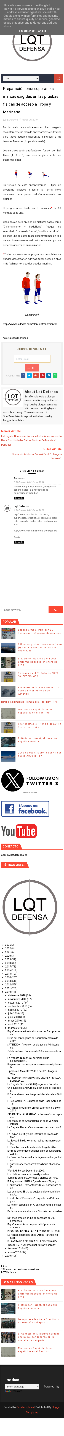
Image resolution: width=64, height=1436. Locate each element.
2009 (8, 1255)
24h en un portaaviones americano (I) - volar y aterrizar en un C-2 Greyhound (40, 647)
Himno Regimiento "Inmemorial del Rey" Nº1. (29, 701)
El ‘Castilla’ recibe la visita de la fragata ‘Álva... (32, 1147)
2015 (8, 973)
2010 (8, 991)
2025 (8, 944)
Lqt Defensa (21, 506)
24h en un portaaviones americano (20, 1269)
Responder (19, 498)
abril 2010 (14, 1024)
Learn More (26, 31)
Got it (42, 31)
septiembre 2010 (18, 1006)
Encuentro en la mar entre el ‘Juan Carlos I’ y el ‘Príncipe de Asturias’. (39, 690)
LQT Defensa (8, 1272)
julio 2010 (13, 1013)
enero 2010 (15, 1252)
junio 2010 (14, 1017)
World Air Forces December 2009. (26, 1170)
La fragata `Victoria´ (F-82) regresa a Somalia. (32, 1084)
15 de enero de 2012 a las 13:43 (30, 510)
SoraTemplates (25, 1407)
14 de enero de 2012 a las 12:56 (30, 482)
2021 (8, 952)
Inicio (4, 1266)
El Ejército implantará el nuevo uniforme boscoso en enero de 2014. (37, 661)
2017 (8, 966)
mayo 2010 (14, 1020)
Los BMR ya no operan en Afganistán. (28, 1174)
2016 (8, 970)
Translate (16, 1391)
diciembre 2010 (17, 995)
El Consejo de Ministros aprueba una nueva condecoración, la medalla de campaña (39, 1336)
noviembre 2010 (17, 999)
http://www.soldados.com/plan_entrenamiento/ (30, 324)
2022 (8, 948)
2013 (8, 981)
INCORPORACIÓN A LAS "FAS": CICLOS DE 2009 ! (34, 1231)
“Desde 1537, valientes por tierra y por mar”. (31, 1245)
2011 (8, 988)
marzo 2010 (15, 1027)
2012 (8, 984)
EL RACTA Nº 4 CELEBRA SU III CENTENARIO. (32, 1241)
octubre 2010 (16, 1002)
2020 (8, 955)
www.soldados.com (31, 127)
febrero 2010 (15, 1248)
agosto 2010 (15, 1009)
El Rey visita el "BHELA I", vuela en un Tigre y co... (34, 1181)
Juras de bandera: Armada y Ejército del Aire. (32, 1177)
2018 (8, 963)
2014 (8, 977)
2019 (8, 959)
